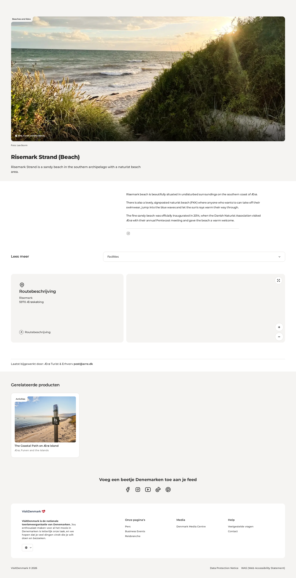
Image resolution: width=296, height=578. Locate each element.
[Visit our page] (138, 490)
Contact (233, 531)
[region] (205, 308)
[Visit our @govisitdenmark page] (158, 490)
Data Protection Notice (224, 568)
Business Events (135, 531)
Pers (128, 526)
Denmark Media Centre (191, 526)
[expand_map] (278, 280)
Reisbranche (132, 536)
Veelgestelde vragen (241, 526)
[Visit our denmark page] (128, 490)
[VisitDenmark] (33, 511)
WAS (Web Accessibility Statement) (263, 568)
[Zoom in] (279, 327)
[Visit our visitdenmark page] (148, 490)
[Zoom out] (279, 337)
